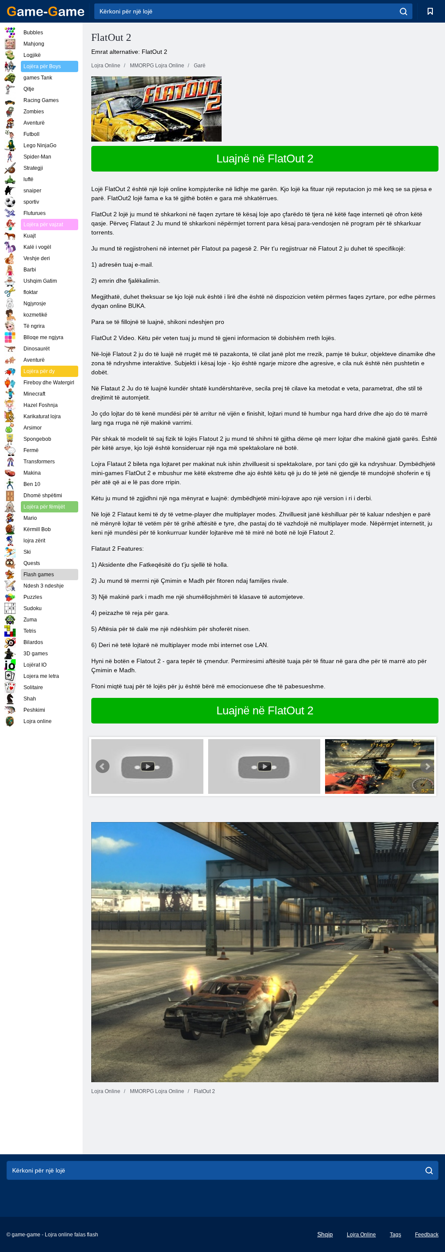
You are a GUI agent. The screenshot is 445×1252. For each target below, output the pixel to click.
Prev (103, 766)
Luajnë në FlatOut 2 (264, 158)
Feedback (426, 1235)
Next (427, 766)
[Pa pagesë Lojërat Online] (46, 11)
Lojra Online (361, 1235)
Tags (395, 1235)
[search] (403, 11)
